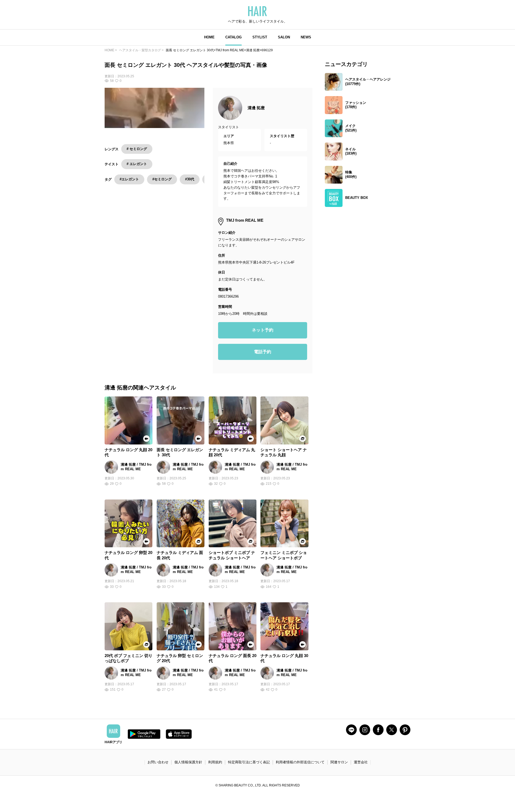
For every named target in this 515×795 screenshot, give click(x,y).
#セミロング (162, 179)
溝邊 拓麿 (256, 107)
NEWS (306, 37)
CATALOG (233, 37)
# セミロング (137, 149)
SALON (284, 37)
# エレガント (137, 164)
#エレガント (129, 179)
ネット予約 (262, 330)
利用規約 (215, 762)
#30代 (189, 179)
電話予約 (262, 351)
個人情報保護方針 (188, 762)
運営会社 (361, 762)
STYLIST (259, 37)
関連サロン (339, 762)
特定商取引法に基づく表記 (249, 762)
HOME (209, 37)
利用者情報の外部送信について (300, 762)
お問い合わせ (158, 762)
